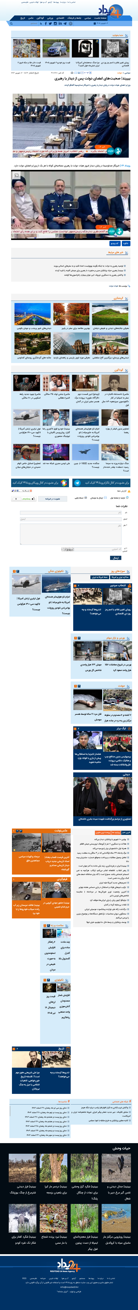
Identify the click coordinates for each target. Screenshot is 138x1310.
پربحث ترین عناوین (103, 832)
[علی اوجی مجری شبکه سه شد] (56, 452)
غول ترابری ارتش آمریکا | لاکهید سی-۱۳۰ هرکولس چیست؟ (29, 432)
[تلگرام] (101, 483)
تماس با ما (71, 2)
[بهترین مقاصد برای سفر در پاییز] (71, 314)
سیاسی (127, 73)
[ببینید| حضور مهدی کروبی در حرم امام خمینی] (56, 890)
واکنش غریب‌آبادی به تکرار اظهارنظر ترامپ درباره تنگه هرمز (104, 1107)
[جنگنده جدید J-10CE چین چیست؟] (85, 452)
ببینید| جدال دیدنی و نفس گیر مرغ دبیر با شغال (118, 1192)
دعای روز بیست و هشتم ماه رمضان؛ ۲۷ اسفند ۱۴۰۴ (46, 1117)
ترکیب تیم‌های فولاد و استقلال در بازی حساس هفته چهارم (102, 887)
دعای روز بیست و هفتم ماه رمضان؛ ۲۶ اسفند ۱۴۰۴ (46, 1121)
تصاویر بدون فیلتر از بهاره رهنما (117, 430)
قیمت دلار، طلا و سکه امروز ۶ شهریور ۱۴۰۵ (29, 64)
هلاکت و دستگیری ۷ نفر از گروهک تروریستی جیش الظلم (103, 844)
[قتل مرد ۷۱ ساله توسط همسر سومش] (87, 699)
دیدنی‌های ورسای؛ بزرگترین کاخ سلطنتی (111, 358)
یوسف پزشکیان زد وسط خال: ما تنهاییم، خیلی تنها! (106, 922)
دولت (119, 73)
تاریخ (61, 1048)
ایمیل (125, 519)
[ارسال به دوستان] (75, 72)
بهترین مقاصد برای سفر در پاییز (76, 328)
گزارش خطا (121, 491)
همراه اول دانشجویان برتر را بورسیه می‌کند (109, 848)
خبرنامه (43, 1278)
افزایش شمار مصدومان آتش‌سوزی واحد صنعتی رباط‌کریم (64, 1006)
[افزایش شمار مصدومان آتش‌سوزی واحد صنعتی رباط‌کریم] (64, 987)
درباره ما (63, 2)
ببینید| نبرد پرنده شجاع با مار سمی (54, 1240)
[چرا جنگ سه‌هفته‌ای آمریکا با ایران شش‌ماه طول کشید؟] (85, 48)
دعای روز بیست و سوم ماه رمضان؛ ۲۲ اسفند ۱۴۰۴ (47, 1135)
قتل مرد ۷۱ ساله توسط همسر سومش (88, 717)
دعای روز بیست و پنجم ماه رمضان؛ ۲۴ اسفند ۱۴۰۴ (46, 1130)
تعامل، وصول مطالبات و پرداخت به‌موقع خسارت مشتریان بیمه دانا (102, 859)
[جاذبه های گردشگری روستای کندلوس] (32, 343)
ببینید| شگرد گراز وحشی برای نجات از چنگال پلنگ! (85, 1192)
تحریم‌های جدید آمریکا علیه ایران (112, 882)
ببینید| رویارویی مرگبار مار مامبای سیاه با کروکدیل (116, 1240)
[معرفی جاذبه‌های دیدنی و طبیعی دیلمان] (110, 314)
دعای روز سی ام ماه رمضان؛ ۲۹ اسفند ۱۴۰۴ (49, 1108)
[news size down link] (82, 73)
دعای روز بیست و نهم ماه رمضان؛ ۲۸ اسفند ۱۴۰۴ (47, 1112)
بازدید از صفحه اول (117, 498)
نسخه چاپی (79, 498)
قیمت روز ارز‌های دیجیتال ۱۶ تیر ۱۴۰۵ (50, 1005)
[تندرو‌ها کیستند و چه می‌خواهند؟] (87, 596)
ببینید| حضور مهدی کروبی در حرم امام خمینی (56, 905)
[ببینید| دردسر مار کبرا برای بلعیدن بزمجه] (53, 1168)
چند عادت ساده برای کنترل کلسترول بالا (64, 950)
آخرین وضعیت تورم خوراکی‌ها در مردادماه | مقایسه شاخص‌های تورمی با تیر (102, 893)
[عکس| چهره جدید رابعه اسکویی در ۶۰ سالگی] (27, 383)
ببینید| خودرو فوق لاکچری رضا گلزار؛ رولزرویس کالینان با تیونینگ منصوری (56, 432)
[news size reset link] (86, 73)
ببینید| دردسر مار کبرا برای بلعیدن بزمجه (56, 1189)
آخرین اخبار (126, 832)
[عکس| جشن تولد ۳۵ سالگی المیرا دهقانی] (56, 383)
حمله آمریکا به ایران (100, 577)
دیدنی (126, 774)
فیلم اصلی (119, 253)
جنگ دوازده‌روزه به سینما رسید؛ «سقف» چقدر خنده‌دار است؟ (116, 467)
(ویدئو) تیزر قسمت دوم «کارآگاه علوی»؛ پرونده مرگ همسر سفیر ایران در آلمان (87, 398)
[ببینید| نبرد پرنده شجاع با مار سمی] (53, 1218)
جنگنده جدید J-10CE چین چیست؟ (86, 465)
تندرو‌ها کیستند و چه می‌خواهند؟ (91, 612)
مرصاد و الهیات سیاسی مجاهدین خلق (29, 859)
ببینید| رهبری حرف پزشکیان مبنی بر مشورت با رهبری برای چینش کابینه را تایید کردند (89, 270)
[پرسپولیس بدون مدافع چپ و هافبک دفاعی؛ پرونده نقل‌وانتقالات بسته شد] (117, 741)
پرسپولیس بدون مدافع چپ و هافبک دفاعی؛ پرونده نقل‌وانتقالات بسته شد (118, 761)
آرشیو (50, 2)
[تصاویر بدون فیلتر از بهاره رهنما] (115, 417)
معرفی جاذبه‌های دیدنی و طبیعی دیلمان (111, 328)
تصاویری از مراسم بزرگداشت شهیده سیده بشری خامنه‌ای (104, 819)
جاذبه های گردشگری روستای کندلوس (34, 358)
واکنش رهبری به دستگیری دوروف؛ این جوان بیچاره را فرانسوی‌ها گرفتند (93, 275)
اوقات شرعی (34, 2)
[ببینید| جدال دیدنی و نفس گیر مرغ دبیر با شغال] (116, 1168)
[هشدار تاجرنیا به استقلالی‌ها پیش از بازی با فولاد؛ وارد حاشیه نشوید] (87, 740)
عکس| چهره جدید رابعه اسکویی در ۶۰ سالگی (30, 396)
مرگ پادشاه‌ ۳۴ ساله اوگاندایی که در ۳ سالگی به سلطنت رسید (101, 853)
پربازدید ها (116, 832)
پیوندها (56, 2)
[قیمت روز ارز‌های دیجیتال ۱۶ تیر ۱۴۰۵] (49, 987)
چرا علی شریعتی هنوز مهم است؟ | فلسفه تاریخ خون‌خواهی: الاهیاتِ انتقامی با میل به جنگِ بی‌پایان (28, 1081)
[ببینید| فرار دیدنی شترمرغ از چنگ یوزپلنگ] (22, 1168)
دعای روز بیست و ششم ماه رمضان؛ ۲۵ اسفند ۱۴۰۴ (46, 1126)
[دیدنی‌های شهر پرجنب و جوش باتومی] (32, 314)
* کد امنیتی (125, 549)
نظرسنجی (24, 2)
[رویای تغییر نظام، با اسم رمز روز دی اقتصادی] (115, 48)
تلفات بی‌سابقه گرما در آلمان (115, 904)
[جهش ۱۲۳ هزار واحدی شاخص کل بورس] (87, 651)
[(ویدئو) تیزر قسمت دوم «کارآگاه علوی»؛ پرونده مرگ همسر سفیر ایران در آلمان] (85, 383)
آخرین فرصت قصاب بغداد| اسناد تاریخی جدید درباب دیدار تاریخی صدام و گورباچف (57, 863)
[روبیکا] (40, 483)
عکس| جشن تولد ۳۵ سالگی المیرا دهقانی (57, 396)
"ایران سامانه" (62, 1291)
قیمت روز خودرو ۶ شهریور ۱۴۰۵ (57, 62)
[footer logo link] (66, 1267)
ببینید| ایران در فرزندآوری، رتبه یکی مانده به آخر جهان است (102, 866)
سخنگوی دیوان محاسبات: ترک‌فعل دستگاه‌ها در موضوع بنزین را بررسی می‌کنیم (102, 915)
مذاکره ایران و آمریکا (120, 577)
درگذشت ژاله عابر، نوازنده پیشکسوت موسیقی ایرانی (105, 909)
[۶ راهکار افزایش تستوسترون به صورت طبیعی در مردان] (49, 933)
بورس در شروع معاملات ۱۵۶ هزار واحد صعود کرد (118, 667)
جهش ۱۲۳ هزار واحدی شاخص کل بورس (90, 667)
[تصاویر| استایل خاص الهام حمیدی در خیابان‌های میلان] (27, 452)
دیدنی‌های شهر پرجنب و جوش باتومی (34, 328)
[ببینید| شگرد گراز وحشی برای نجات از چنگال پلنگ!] (84, 1168)
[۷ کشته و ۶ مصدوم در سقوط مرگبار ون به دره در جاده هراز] (117, 700)
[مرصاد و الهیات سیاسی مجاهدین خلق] (26, 842)
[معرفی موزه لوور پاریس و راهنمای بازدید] (71, 343)
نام (126, 512)
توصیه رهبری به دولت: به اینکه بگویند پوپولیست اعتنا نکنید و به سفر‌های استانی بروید (88, 266)
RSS (24, 1278)
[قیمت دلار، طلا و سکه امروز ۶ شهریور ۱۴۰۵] (27, 48)
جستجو (82, 1278)
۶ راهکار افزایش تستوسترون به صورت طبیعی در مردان (49, 956)
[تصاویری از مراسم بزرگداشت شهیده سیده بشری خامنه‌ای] (102, 796)
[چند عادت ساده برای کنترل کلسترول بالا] (64, 933)
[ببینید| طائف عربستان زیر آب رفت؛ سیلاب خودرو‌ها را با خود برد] (26, 891)
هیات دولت (113, 286)
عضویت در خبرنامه (52, 499)
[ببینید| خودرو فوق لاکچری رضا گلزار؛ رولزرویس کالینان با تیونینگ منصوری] (56, 417)
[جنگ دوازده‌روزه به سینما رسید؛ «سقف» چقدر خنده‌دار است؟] (115, 452)
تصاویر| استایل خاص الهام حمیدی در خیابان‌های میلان (28, 465)
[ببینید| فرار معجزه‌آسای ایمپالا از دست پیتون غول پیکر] (84, 1218)
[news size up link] (90, 73)
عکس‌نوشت (61, 831)
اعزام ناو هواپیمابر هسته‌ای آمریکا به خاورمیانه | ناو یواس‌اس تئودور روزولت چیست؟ (87, 434)
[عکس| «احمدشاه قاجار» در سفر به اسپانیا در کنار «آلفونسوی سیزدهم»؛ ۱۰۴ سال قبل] (115, 383)
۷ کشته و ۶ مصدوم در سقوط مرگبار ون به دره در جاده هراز (118, 718)
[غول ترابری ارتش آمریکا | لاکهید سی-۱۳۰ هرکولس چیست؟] (27, 417)
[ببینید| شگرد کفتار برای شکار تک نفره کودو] (22, 1218)
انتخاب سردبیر (118, 585)
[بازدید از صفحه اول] (127, 497)
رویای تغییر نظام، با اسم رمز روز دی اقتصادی (115, 64)
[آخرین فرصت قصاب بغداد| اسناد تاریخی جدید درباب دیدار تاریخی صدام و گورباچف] (56, 842)
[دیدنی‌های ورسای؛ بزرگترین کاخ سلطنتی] (110, 343)
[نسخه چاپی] (72, 72)
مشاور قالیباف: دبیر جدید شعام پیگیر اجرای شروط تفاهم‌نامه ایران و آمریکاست (101, 1114)
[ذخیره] (79, 72)
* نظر (125, 525)
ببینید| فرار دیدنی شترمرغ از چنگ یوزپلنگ (23, 1189)
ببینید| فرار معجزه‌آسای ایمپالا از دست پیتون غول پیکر (85, 1243)
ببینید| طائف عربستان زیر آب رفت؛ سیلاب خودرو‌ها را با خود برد (26, 909)
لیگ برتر (121, 728)
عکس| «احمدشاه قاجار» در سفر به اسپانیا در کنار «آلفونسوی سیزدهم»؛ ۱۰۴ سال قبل (115, 399)
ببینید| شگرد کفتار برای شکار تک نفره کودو (24, 1240)
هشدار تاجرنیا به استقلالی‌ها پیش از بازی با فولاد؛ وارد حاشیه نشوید (88, 758)
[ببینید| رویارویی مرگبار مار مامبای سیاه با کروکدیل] (116, 1218)
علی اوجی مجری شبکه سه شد (56, 463)
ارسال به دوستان (96, 498)
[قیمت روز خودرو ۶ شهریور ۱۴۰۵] (56, 48)
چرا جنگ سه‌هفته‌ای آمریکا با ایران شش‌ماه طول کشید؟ (87, 64)
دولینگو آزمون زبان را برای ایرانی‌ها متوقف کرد (108, 900)
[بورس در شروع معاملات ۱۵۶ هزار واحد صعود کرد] (117, 651)
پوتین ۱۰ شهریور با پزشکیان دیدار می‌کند (110, 839)
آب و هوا (43, 2)
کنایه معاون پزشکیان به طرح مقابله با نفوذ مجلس (108, 1120)
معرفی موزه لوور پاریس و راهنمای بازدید (71, 358)
